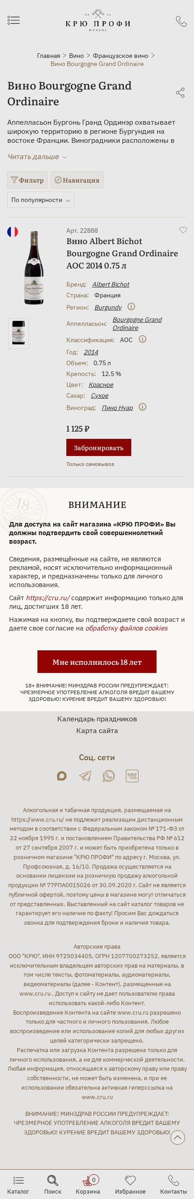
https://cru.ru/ (47, 597)
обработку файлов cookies (126, 628)
